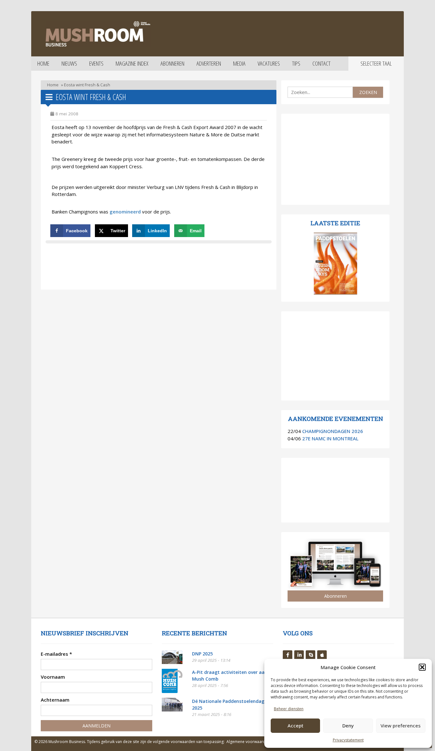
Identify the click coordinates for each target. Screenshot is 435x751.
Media (239, 63)
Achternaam (55, 700)
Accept (295, 725)
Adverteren (208, 63)
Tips (296, 63)
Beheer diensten (288, 708)
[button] (422, 667)
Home (43, 63)
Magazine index (132, 63)
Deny (348, 725)
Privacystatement (348, 740)
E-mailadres (56, 654)
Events (96, 63)
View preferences (401, 725)
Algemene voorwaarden (248, 741)
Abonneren (172, 63)
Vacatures (269, 63)
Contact (321, 63)
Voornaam (53, 677)
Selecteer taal (376, 63)
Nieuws (69, 63)
